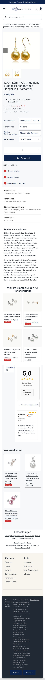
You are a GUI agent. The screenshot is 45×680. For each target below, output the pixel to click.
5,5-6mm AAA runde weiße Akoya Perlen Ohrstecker (31, 316)
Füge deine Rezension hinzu (27, 392)
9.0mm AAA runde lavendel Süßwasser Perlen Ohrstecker (11, 513)
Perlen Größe (9, 139)
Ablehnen (29, 673)
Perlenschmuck (8, 24)
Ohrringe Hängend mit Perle (14, 536)
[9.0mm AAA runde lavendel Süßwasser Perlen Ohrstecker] (12, 500)
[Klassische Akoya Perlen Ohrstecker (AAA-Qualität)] (12, 338)
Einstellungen (34, 600)
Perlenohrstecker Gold (24, 545)
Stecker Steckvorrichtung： (11, 133)
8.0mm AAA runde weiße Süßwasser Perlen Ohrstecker (11, 476)
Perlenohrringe (20, 24)
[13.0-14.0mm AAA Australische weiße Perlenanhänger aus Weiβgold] (33, 462)
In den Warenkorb (22, 158)
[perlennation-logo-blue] (22, 8)
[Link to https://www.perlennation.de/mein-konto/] (36, 9)
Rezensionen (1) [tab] (10, 369)
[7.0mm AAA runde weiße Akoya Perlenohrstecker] (12, 302)
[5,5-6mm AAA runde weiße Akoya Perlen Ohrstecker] (33, 302)
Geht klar (16, 673)
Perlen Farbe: (9, 127)
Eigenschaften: (9, 120)
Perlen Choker (29, 536)
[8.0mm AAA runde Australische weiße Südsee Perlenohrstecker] (33, 338)
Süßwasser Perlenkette (25, 538)
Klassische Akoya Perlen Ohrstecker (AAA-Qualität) (12, 352)
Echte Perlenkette (20, 543)
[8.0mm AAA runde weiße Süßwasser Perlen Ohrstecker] (12, 462)
